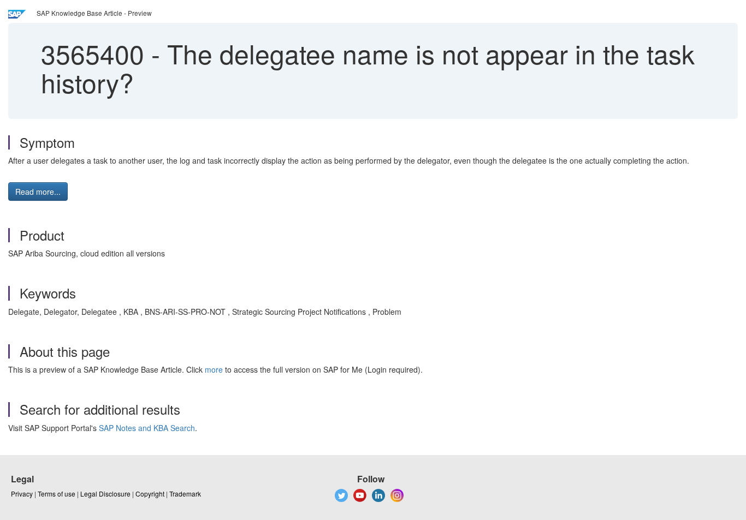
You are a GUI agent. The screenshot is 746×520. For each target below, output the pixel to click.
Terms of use (56, 493)
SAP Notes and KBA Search (147, 427)
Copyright (149, 493)
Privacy (22, 493)
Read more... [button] (38, 191)
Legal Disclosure (105, 493)
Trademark (185, 493)
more (214, 369)
